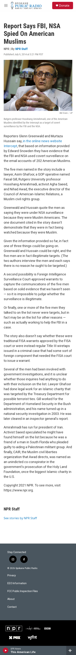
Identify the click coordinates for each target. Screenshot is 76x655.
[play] (5, 650)
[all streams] (71, 650)
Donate (64, 5)
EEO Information (17, 583)
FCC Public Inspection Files (22, 591)
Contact (12, 607)
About (11, 599)
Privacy (11, 575)
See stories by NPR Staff (20, 518)
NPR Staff (21, 49)
